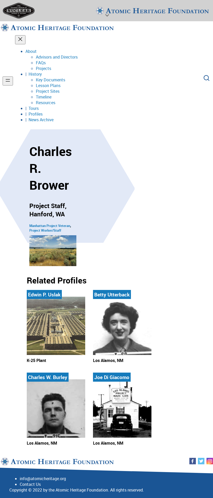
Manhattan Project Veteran (49, 225)
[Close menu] (20, 39)
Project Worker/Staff (45, 230)
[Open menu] (8, 81)
